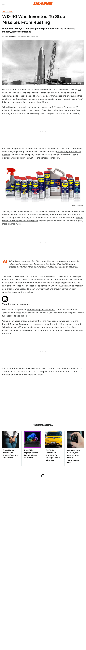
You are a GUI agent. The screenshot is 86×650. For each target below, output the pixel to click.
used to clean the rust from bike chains (39, 110)
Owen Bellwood (10, 36)
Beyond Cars (7, 11)
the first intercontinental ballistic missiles (45, 276)
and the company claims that (41, 309)
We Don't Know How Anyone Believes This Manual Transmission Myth (73, 456)
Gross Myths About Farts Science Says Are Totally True (10, 454)
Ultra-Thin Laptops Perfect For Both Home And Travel (31, 454)
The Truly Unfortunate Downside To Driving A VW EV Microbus (53, 455)
